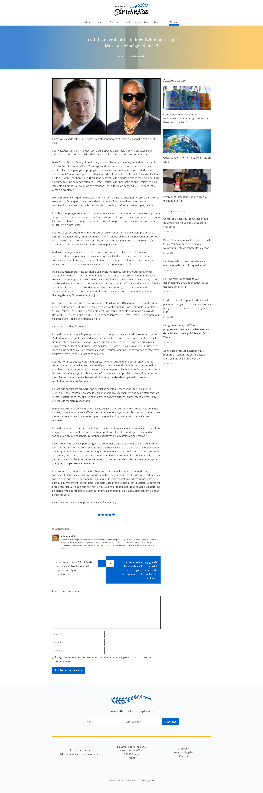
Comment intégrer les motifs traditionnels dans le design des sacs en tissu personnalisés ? (186, 118)
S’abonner (174, 22)
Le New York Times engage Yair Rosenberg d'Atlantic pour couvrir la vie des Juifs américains (185, 282)
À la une (88, 22)
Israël (127, 22)
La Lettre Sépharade (125, 780)
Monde (101, 22)
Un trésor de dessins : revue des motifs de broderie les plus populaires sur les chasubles (185, 222)
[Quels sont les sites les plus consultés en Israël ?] (187, 151)
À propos (183, 748)
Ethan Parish (139, 56)
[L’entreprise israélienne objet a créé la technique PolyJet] (187, 190)
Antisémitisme (142, 22)
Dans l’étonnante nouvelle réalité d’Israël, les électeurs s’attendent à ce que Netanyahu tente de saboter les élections (187, 244)
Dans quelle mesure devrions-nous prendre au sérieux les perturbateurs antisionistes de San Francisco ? (184, 354)
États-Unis (114, 22)
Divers (157, 22)
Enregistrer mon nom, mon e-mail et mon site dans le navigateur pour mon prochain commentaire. (104, 659)
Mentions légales (184, 752)
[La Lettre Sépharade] (131, 9)
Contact (183, 756)
